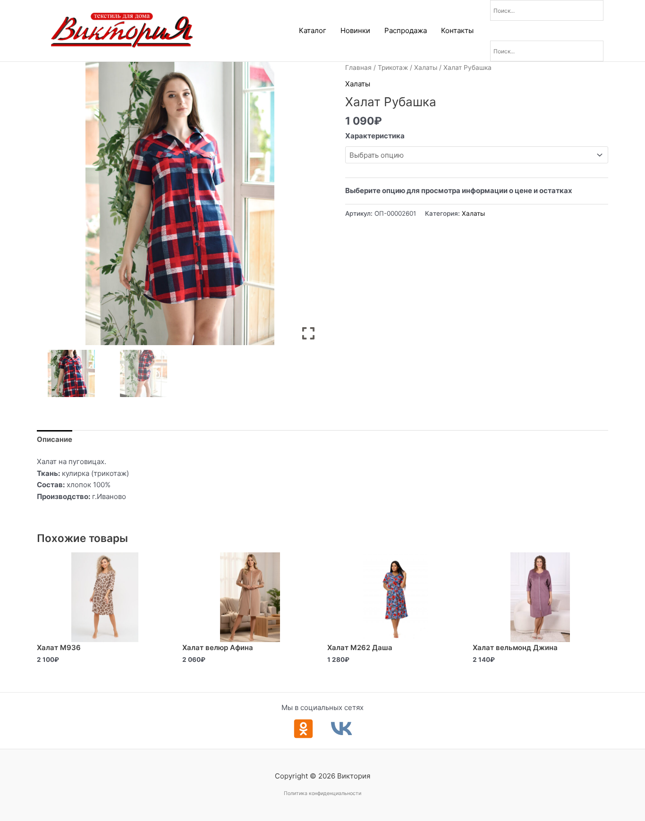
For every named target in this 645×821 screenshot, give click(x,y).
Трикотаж (393, 67)
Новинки (355, 30)
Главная (358, 67)
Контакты (457, 30)
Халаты (425, 67)
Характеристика (375, 135)
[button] (308, 207)
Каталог (312, 30)
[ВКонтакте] (341, 728)
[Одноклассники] (303, 728)
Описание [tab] (54, 439)
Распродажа (405, 30)
